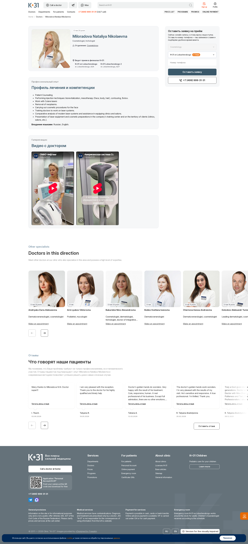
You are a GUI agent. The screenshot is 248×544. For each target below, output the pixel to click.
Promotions (92, 477)
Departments (44, 12)
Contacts (71, 12)
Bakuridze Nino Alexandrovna (121, 310)
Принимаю (227, 538)
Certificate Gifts (127, 477)
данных (117, 538)
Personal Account (128, 465)
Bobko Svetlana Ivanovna (157, 310)
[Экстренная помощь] (244, 516)
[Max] (37, 500)
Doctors (31, 12)
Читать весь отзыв (40, 404)
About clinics (160, 461)
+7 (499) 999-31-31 (87, 12)
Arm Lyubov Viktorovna (79, 310)
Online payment (210, 12)
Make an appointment (38, 323)
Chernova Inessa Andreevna (197, 310)
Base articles (160, 469)
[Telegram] (30, 500)
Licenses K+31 (161, 465)
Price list (170, 12)
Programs (183, 12)
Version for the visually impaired (202, 531)
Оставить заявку (192, 72)
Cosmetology (92, 45)
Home (30, 17)
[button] (44, 333)
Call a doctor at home (50, 469)
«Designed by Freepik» (86, 531)
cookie (69, 538)
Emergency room (128, 473)
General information (163, 477)
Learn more (204, 466)
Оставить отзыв (206, 426)
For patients (58, 12)
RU (166, 531)
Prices (90, 469)
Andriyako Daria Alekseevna (42, 310)
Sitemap (158, 473)
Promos (195, 12)
